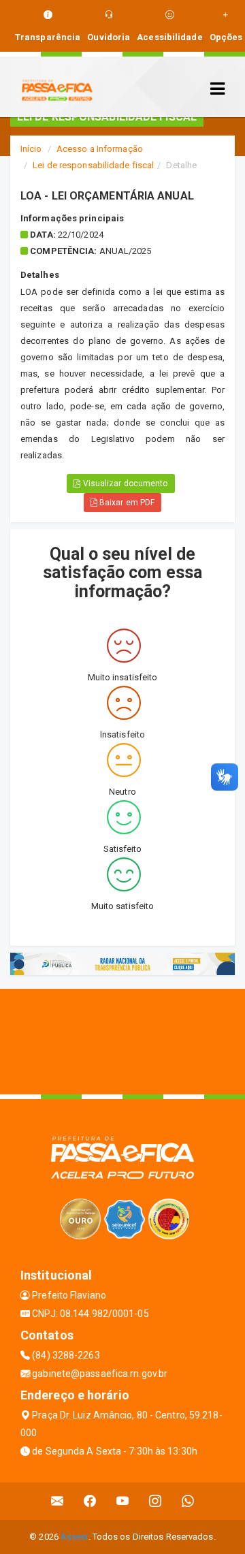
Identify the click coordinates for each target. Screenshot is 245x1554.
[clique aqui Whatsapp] (188, 1501)
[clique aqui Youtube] (123, 1501)
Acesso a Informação (99, 149)
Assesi (74, 1537)
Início (31, 149)
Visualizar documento (124, 483)
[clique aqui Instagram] (155, 1501)
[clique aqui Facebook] (90, 1501)
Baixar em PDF (125, 502)
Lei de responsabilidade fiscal (93, 165)
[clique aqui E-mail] (57, 1501)
